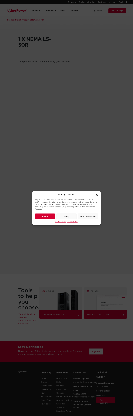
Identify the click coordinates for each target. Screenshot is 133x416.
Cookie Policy (60, 222)
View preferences (88, 216)
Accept (45, 216)
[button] (96, 194)
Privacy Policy (72, 222)
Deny (66, 216)
